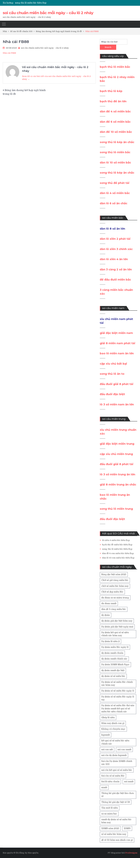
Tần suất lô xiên (109, 808)
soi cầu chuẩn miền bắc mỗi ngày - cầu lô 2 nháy (45, 48)
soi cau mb (107, 749)
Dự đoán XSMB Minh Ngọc (115, 664)
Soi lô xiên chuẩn (110, 781)
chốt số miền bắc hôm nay (115, 586)
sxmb (104, 787)
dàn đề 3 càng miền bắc (113, 609)
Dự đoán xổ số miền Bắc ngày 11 (117, 691)
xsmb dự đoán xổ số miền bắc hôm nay (116, 821)
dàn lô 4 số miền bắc (115, 193)
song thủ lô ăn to (112, 373)
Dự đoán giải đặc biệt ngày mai (117, 627)
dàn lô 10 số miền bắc (115, 162)
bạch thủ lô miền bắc (115, 66)
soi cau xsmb (124, 749)
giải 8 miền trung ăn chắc (118, 484)
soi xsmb (128, 781)
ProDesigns (131, 853)
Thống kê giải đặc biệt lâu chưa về (117, 794)
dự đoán (105, 615)
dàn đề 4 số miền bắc (115, 111)
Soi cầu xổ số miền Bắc (113, 776)
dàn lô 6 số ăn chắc (113, 203)
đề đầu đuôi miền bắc (115, 279)
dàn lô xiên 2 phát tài (115, 238)
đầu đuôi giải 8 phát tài (116, 384)
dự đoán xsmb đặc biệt (112, 670)
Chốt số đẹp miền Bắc (112, 592)
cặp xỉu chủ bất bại (113, 363)
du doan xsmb (108, 603)
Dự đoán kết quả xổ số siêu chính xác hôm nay (115, 634)
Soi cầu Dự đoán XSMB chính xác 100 (116, 762)
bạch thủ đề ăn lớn (113, 101)
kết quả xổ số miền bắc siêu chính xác (115, 742)
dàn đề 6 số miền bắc (115, 121)
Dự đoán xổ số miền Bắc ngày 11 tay (117, 698)
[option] (49, 2)
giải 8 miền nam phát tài (117, 343)
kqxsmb (105, 735)
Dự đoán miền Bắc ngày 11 (115, 647)
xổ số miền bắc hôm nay (113, 834)
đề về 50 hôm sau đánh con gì (117, 840)
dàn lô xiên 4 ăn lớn (114, 259)
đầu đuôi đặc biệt (112, 394)
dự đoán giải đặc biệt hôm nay (116, 621)
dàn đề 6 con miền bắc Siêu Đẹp (118, 553)
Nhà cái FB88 (9, 53)
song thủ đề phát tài (114, 183)
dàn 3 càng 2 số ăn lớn (116, 269)
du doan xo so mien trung (115, 598)
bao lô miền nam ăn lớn (117, 353)
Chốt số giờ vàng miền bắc (114, 580)
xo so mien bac (109, 814)
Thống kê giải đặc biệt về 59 (115, 802)
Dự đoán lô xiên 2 (110, 641)
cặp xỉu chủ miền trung (116, 454)
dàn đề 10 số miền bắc (116, 131)
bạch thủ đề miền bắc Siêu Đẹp (117, 544)
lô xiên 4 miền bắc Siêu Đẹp (116, 540)
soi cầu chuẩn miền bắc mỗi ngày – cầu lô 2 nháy (48, 12)
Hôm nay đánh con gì (112, 723)
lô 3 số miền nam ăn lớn (117, 404)
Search (108, 47)
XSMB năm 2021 (110, 828)
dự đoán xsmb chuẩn (112, 653)
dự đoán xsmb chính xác (114, 659)
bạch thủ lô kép (111, 91)
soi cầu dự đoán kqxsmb (114, 755)
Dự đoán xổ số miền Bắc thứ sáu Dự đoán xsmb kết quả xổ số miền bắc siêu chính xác (117, 708)
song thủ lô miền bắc (115, 152)
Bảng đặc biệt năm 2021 (113, 574)
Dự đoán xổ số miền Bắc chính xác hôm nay (117, 683)
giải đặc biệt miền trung (117, 443)
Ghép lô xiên (108, 717)
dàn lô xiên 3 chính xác (116, 249)
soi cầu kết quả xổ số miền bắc (116, 770)
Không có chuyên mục (113, 729)
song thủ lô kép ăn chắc (117, 142)
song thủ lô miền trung (116, 508)
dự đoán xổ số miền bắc (113, 676)
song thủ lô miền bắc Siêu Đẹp (30, 3)
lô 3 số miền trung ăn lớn (117, 474)
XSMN (127, 828)
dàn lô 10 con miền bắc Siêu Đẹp (118, 558)
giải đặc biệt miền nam (116, 333)
